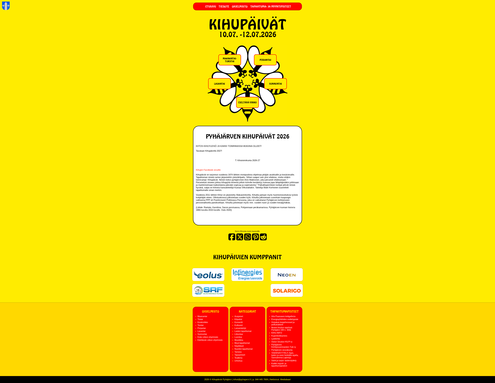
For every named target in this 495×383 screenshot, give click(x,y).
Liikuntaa (238, 334)
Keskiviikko (202, 322)
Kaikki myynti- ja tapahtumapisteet (279, 364)
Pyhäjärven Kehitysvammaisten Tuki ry (283, 346)
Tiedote (224, 6)
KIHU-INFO (276, 333)
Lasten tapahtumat (242, 331)
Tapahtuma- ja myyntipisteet (270, 6)
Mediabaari (285, 379)
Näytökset (239, 346)
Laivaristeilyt (240, 328)
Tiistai (200, 319)
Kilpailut (238, 319)
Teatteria (238, 358)
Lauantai (219, 83)
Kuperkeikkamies (279, 336)
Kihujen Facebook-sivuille (208, 170)
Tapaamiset (239, 355)
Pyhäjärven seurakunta (281, 350)
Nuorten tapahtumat (243, 349)
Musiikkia (238, 340)
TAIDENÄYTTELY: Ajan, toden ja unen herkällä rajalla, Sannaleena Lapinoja (284, 355)
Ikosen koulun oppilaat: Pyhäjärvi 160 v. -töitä (281, 328)
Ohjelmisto (240, 6)
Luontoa (238, 337)
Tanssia (238, 352)
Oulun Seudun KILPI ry (281, 342)
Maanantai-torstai (230, 60)
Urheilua (238, 361)
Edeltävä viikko (247, 102)
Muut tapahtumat (242, 343)
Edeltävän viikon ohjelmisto (210, 340)
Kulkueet (238, 325)
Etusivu (210, 6)
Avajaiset (238, 316)
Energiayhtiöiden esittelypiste (284, 319)
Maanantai (202, 316)
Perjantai (265, 59)
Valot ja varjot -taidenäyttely (283, 360)
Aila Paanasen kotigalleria (283, 316)
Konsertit (238, 322)
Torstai (200, 325)
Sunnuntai (275, 83)
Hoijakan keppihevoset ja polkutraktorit (283, 323)
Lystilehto (275, 339)
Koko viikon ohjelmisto (207, 337)
